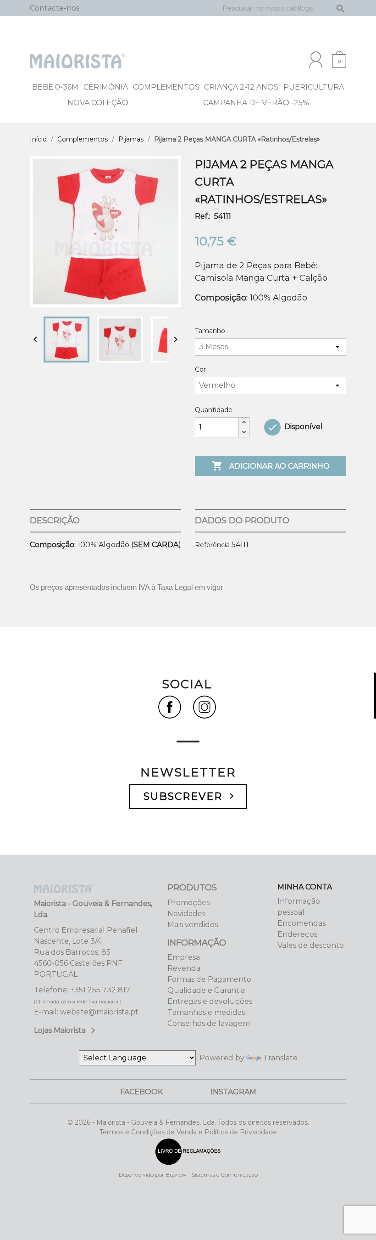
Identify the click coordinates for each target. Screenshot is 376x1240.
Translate (280, 1057)
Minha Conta (304, 887)
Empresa (183, 957)
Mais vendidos (192, 924)
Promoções (188, 902)
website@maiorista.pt (99, 1012)
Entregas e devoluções (209, 1001)
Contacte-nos (54, 8)
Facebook (141, 1091)
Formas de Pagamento (209, 979)
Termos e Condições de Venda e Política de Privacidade (188, 1132)
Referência (212, 545)
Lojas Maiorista (66, 1030)
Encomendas (301, 923)
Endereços (297, 934)
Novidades (186, 913)
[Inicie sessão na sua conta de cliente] (316, 59)
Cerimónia (105, 87)
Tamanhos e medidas (206, 1012)
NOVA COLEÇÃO (97, 102)
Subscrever (190, 796)
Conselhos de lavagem (208, 1023)
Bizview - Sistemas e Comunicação (212, 1174)
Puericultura (313, 87)
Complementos (166, 87)
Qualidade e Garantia (206, 990)
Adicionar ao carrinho (271, 465)
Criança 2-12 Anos (241, 87)
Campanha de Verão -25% (256, 102)
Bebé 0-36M (55, 87)
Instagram (233, 1091)
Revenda (183, 968)
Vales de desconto (310, 945)
